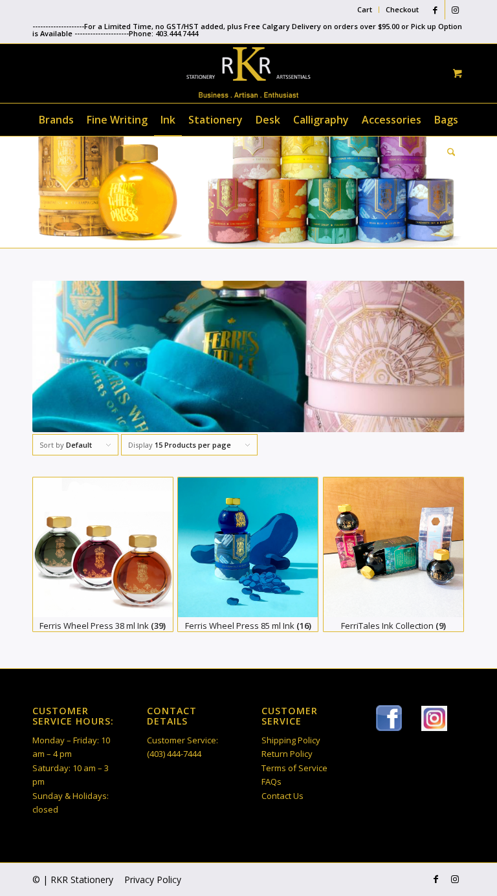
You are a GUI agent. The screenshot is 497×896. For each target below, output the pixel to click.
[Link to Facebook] (435, 9)
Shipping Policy (290, 740)
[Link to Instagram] (455, 9)
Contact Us (282, 796)
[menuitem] (365, 9)
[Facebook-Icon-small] (389, 718)
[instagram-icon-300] (434, 718)
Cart (364, 9)
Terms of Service (294, 768)
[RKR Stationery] (248, 72)
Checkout (402, 9)
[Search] (448, 152)
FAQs (271, 781)
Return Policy (287, 753)
